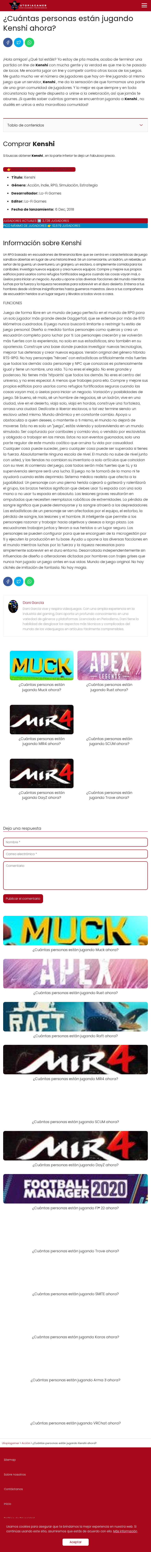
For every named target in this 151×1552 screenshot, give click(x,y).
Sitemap (10, 1460)
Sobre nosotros (15, 1474)
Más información (125, 1531)
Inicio (7, 1504)
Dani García (33, 602)
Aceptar (76, 1542)
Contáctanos (13, 1489)
